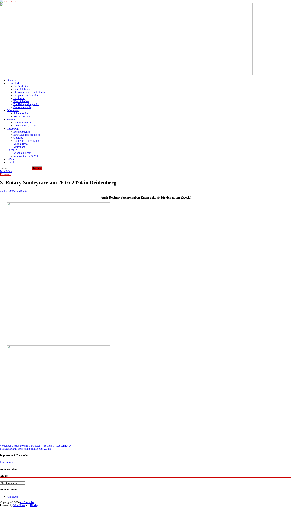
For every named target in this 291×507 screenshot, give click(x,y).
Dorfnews (5, 174)
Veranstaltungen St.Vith (26, 155)
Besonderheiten (21, 131)
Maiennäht (19, 146)
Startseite (11, 80)
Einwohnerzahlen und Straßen (29, 92)
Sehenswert (13, 110)
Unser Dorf (13, 83)
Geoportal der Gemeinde (26, 95)
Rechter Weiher (21, 116)
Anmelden (12, 496)
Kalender (12, 149)
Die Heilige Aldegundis (26, 104)
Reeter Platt (13, 128)
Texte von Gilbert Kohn (26, 140)
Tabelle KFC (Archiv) (25, 125)
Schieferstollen (21, 113)
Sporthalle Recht (22, 152)
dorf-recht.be (27, 502)
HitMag (34, 505)
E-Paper (11, 159)
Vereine (11, 119)
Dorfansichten (20, 86)
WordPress (19, 505)
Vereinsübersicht (22, 122)
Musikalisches (20, 143)
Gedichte (18, 137)
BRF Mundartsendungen (26, 134)
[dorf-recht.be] (126, 74)
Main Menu (6, 171)
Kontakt (11, 162)
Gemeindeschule (22, 107)
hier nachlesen (7, 462)
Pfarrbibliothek (21, 101)
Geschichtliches (21, 89)
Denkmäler (19, 98)
